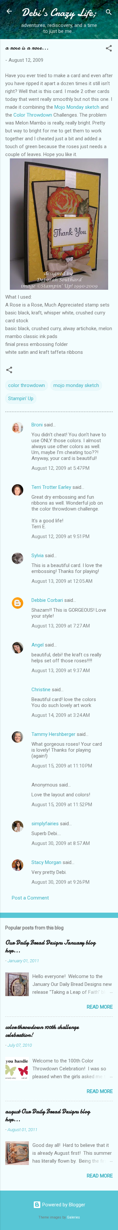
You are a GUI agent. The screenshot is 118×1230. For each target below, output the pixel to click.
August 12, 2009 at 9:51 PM (60, 536)
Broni (37, 425)
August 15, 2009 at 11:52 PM (61, 805)
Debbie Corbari (47, 600)
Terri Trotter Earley (51, 487)
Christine (40, 690)
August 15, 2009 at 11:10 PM (61, 766)
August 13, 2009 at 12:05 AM (61, 581)
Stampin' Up (20, 398)
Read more (100, 1007)
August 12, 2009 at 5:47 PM (60, 468)
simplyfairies (45, 824)
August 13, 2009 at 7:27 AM (60, 626)
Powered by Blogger (63, 1205)
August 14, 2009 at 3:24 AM (60, 715)
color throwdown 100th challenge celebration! (42, 1031)
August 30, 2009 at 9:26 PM (60, 882)
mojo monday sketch (76, 385)
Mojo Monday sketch (76, 107)
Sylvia (37, 555)
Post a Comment (30, 898)
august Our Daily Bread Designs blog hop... (47, 1115)
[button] (109, 49)
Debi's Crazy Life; (59, 12)
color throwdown (26, 385)
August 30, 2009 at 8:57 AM (60, 843)
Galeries (73, 1217)
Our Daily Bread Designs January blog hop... (50, 947)
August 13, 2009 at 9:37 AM (60, 670)
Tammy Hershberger (53, 734)
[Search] (109, 13)
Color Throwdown (32, 115)
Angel (37, 645)
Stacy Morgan (46, 862)
